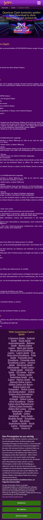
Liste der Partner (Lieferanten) (12, 497)
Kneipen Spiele (24, 375)
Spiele (13, 8)
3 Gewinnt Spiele (16, 338)
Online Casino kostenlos (20, 406)
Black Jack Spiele (25, 348)
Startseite (4, 8)
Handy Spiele (16, 370)
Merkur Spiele (23, 380)
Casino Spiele (22, 353)
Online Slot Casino (17, 409)
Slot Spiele (25, 421)
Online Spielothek (19, 415)
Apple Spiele (25, 341)
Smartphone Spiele (18, 423)
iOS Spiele (21, 372)
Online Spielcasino (23, 410)
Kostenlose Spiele (18, 377)
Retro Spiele (27, 416)
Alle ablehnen (21, 509)
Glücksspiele (13, 367)
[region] (21, 475)
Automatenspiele (16, 343)
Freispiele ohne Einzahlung (20, 359)
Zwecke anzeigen (21, 516)
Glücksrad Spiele (25, 365)
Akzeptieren (21, 503)
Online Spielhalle (22, 412)
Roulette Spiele (15, 419)
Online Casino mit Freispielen (19, 388)
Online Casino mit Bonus (21, 384)
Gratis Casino (27, 367)
